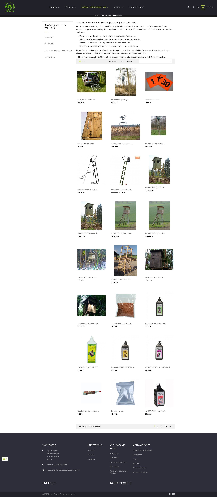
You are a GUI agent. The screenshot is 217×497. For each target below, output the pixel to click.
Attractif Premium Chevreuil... (156, 324)
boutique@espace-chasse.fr (69, 470)
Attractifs (49, 44)
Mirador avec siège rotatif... (121, 144)
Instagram (91, 459)
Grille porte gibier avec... (86, 100)
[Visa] (173, 494)
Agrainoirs (49, 37)
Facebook (91, 450)
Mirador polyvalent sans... (120, 280)
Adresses (136, 463)
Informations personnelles (142, 450)
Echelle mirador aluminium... (121, 190)
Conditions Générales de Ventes (119, 472)
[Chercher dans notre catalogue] (188, 7)
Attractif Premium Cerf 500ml (122, 367)
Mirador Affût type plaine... (121, 234)
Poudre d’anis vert (118, 411)
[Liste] (83, 61)
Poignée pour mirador (85, 144)
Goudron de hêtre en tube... (88, 411)
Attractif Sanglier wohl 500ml (88, 367)
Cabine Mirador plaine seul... (87, 324)
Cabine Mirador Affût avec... (155, 278)
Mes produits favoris (140, 472)
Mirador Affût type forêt (86, 278)
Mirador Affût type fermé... (155, 188)
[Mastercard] (169, 494)
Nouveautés (114, 458)
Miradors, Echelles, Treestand (57, 51)
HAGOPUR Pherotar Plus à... (155, 411)
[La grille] (80, 61)
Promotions (114, 453)
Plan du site (114, 466)
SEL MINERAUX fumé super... (121, 324)
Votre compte (141, 445)
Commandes (137, 454)
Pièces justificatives (140, 468)
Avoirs (135, 459)
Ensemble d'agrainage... (120, 100)
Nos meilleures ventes (118, 462)
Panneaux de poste (152, 100)
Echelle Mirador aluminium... (87, 190)
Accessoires (50, 57)
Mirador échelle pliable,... (154, 144)
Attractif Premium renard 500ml (157, 367)
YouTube (91, 454)
